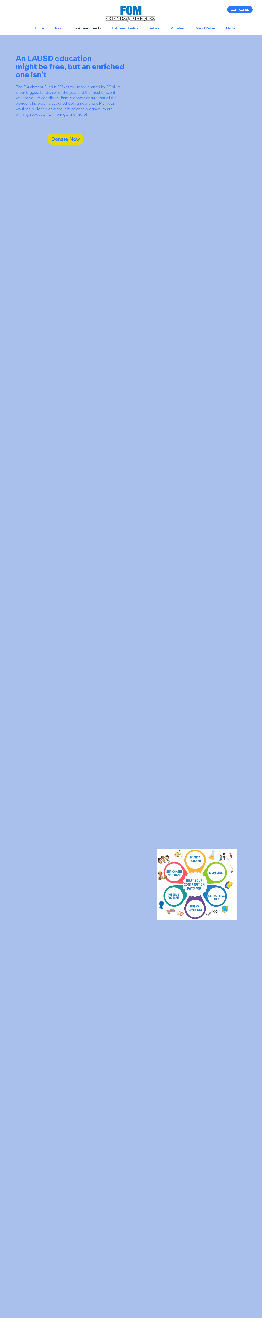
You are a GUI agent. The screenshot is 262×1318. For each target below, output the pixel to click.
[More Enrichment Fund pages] (101, 28)
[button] (65, 139)
